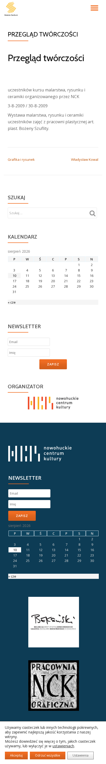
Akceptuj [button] (16, 755)
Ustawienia (81, 755)
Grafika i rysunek (21, 159)
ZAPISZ (53, 364)
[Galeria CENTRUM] (12, 9)
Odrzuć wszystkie (47, 755)
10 (14, 275)
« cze (12, 302)
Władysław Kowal (84, 159)
